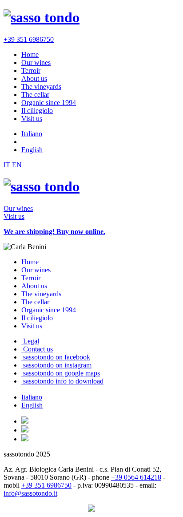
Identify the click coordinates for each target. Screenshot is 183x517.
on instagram (57, 365)
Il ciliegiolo (37, 110)
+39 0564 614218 (136, 477)
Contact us (37, 349)
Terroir (30, 70)
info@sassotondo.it (30, 493)
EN (17, 165)
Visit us (31, 118)
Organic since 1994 (48, 102)
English (32, 149)
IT (7, 165)
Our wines (36, 62)
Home (30, 54)
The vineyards (41, 86)
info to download (63, 381)
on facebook (56, 357)
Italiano (31, 133)
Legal (30, 341)
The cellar (35, 94)
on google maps (61, 373)
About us (34, 78)
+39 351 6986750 (29, 39)
